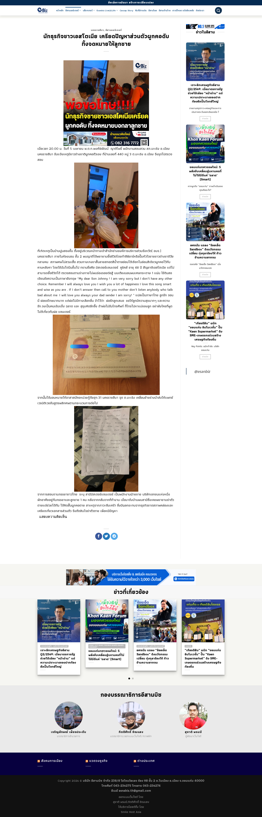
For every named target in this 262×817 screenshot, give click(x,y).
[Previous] (35, 630)
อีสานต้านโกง (165, 10)
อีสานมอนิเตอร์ (72, 10)
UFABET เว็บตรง (68, 740)
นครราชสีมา (97, 30)
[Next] (227, 630)
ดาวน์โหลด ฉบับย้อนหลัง (183, 10)
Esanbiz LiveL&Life (106, 10)
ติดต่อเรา (200, 10)
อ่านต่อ (205, 118)
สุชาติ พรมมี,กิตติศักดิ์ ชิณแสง (131, 801)
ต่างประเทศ (146, 760)
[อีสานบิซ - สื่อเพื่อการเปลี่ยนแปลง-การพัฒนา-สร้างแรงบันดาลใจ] (44, 10)
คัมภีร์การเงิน (141, 10)
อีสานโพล (152, 10)
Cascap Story (126, 10)
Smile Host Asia (131, 811)
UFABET (48, 740)
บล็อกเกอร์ (88, 10)
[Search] (218, 10)
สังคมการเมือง (52, 760)
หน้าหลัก (60, 10)
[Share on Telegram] (114, 536)
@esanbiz (202, 371)
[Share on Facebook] (98, 536)
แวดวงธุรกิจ (98, 760)
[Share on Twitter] (106, 536)
